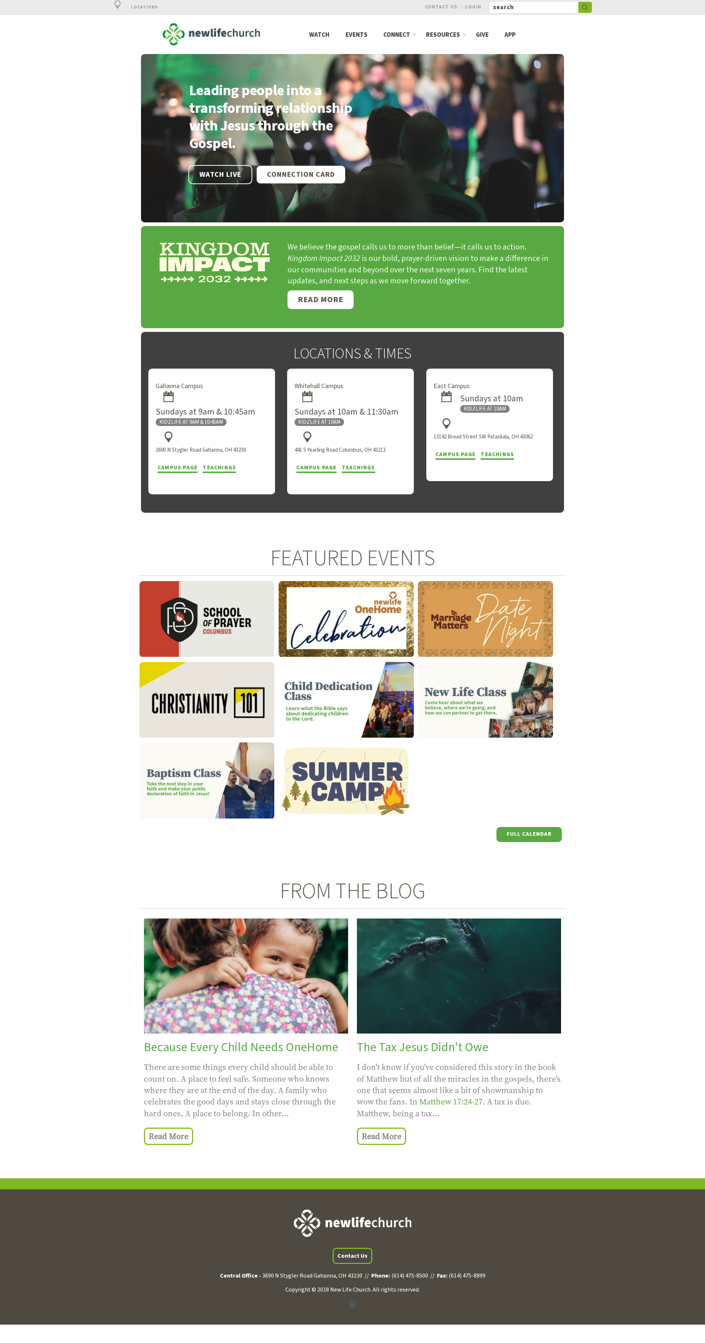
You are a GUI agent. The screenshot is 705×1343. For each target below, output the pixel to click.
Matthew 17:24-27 (450, 1101)
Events (357, 35)
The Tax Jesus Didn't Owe (422, 1047)
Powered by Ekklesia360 (352, 1304)
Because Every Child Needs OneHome (241, 1047)
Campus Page (178, 468)
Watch (319, 35)
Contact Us (441, 6)
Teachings (219, 468)
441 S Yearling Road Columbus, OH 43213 (340, 450)
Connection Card (301, 174)
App (510, 35)
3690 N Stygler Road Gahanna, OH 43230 (201, 450)
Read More (320, 299)
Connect (396, 35)
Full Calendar (529, 834)
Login (473, 6)
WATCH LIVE (220, 174)
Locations (144, 7)
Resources (443, 35)
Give (482, 35)
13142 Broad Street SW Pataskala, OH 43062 (483, 437)
